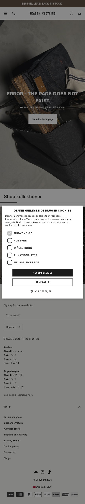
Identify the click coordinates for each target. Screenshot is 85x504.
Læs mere (26, 224)
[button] (42, 291)
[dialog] (42, 252)
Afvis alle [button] (42, 282)
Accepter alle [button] (42, 272)
